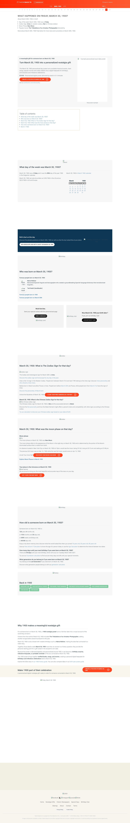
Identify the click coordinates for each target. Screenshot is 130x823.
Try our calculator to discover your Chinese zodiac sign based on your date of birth (44, 412)
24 (87, 9)
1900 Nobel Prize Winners (58, 586)
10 (42, 9)
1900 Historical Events (39, 586)
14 (55, 9)
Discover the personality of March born (31, 391)
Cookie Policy (69, 809)
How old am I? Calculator (32, 546)
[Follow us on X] (59, 797)
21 (77, 9)
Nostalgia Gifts (50, 802)
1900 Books (34, 589)
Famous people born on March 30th (30, 298)
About (62, 806)
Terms (75, 806)
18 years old (76, 543)
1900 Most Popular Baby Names (79, 586)
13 (52, 9)
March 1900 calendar (84, 173)
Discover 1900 (25, 586)
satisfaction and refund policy (32, 82)
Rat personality (32, 407)
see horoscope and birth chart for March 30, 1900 (37, 244)
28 (99, 9)
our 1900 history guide (40, 661)
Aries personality (102, 381)
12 (48, 9)
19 (71, 9)
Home (42, 802)
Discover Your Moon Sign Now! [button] (46, 455)
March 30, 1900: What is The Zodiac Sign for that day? (37, 121)
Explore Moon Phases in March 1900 (31, 459)
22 (80, 9)
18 (68, 9)
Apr (64, 6)
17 (64, 9)
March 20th (64, 386)
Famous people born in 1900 (28, 295)
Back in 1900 (25, 127)
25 (90, 9)
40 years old (92, 543)
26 (93, 9)
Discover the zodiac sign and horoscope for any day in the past (38, 378)
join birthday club (89, 320)
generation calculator (58, 564)
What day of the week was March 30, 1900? (34, 117)
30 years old (84, 543)
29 (103, 9)
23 (83, 9)
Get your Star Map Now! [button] (30, 475)
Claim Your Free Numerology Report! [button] (59, 394)
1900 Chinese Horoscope (99, 586)
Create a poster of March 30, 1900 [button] (33, 79)
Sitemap (55, 806)
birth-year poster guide (77, 661)
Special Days (75, 802)
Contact (68, 806)
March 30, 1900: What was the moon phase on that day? (38, 123)
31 (110, 9)
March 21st (93, 386)
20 (74, 9)
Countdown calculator (33, 555)
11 (45, 9)
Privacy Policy (60, 809)
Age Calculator (73, 546)
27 (96, 9)
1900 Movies (24, 589)
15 (58, 9)
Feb (51, 6)
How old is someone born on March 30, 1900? (35, 125)
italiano (111, 2)
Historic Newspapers (63, 802)
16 (61, 9)
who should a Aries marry (27, 383)
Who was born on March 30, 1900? (31, 119)
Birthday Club (85, 802)
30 (80, 192)
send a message (41, 316)
